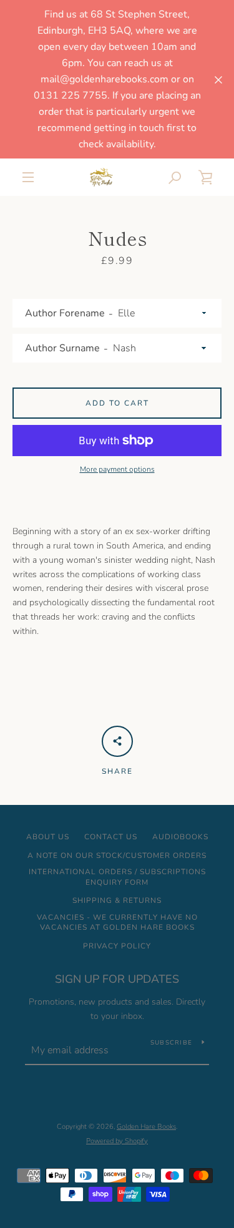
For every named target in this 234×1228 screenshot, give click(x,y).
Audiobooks (180, 837)
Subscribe (171, 1042)
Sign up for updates (117, 979)
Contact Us (110, 837)
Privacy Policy (117, 946)
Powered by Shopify (117, 1141)
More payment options (117, 469)
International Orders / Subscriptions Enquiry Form (117, 877)
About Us (47, 837)
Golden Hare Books (146, 1126)
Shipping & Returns (117, 900)
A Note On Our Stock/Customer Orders (117, 855)
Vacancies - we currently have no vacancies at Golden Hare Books (117, 922)
